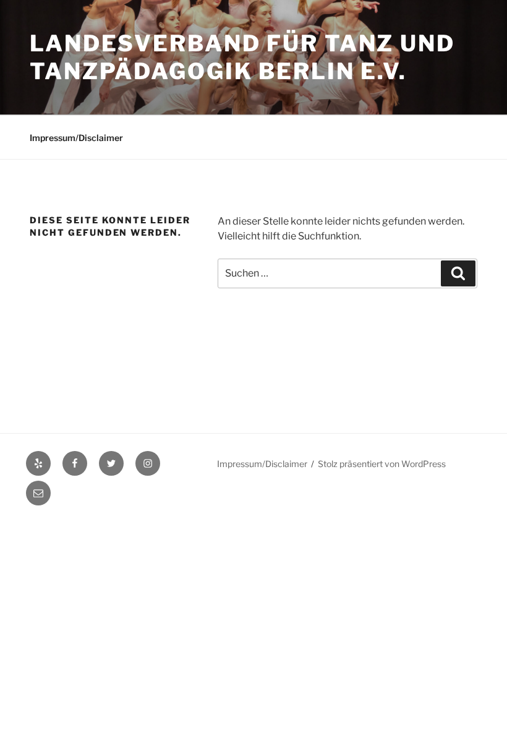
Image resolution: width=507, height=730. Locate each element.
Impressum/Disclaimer (76, 137)
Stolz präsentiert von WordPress (382, 463)
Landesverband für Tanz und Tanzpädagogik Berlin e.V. (242, 57)
